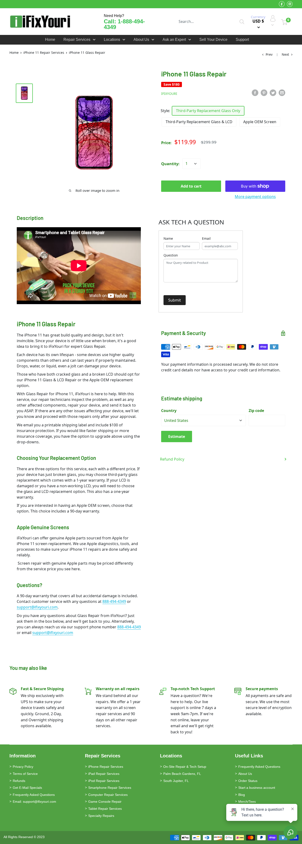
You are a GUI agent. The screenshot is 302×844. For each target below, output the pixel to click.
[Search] (242, 21)
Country (168, 410)
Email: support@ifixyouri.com (34, 801)
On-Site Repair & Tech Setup (184, 766)
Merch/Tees (247, 801)
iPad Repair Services (103, 774)
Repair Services (76, 40)
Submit (174, 300)
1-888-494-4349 (124, 24)
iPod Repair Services (103, 781)
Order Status (247, 781)
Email (206, 238)
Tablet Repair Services (105, 808)
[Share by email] (282, 92)
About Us (141, 40)
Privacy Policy (23, 766)
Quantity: (170, 163)
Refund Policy (172, 459)
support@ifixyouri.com (37, 607)
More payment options (255, 196)
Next (285, 54)
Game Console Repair (105, 801)
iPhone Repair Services (105, 766)
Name (168, 238)
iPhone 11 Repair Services (43, 52)
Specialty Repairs (101, 816)
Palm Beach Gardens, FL (182, 774)
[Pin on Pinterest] (264, 92)
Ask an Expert (174, 40)
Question (171, 255)
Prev (269, 54)
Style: (165, 110)
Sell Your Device (213, 40)
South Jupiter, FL (176, 781)
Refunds (19, 781)
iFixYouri (169, 93)
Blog (241, 795)
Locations (112, 40)
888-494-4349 (114, 601)
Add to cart (191, 186)
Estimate (176, 436)
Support (242, 40)
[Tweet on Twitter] (273, 92)
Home (50, 40)
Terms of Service (25, 774)
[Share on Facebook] (255, 92)
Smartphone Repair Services (109, 787)
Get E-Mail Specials (27, 787)
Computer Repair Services (108, 795)
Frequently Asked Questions (34, 795)
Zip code (256, 410)
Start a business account (256, 787)
